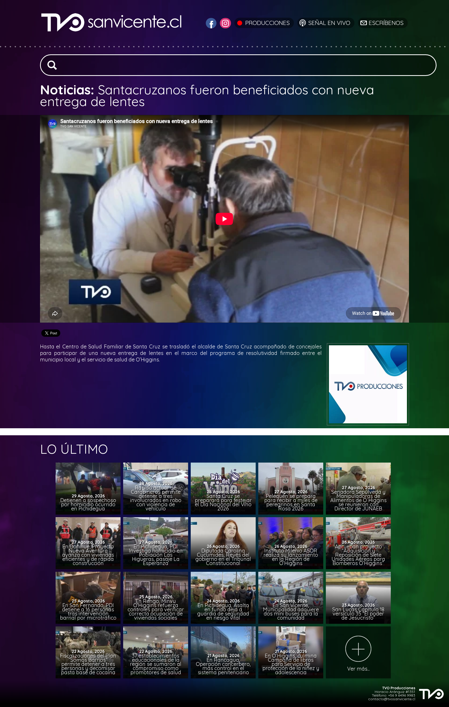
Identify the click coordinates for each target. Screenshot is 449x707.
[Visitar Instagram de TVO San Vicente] (224, 22)
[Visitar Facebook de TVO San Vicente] (210, 22)
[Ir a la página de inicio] (112, 43)
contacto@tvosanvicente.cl (391, 699)
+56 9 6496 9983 (401, 695)
